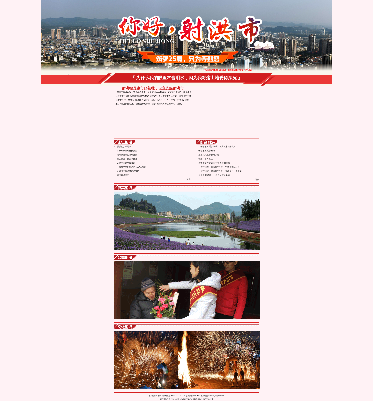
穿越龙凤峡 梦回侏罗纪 (208, 155)
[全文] (180, 104)
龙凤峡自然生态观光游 (127, 155)
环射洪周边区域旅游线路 (128, 171)
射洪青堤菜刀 (123, 175)
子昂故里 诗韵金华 (206, 151)
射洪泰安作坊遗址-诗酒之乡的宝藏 (214, 163)
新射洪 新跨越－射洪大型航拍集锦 (214, 175)
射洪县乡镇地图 (124, 146)
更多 (188, 179)
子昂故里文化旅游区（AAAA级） (132, 167)
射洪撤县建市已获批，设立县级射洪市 (153, 88)
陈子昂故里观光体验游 (127, 151)
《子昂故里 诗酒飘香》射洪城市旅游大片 (217, 146)
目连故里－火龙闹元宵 (127, 159)
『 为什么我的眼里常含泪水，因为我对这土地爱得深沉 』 (186, 77)
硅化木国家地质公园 (126, 163)
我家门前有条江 (205, 159)
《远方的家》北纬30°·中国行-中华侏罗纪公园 (219, 167)
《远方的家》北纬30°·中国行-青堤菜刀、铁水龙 (220, 171)
